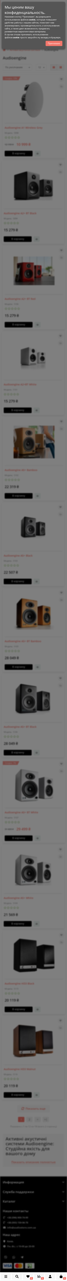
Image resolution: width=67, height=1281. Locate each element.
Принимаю (54, 43)
